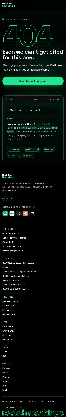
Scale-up (6, 335)
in (5, 198)
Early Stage (7, 326)
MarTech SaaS (9, 314)
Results (5, 372)
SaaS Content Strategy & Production (19, 271)
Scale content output (11, 246)
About (5, 381)
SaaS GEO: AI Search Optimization (18, 263)
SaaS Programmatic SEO (14, 284)
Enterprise (7, 339)
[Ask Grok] (32, 213)
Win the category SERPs (13, 250)
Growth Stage (9, 331)
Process (6, 368)
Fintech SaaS (8, 305)
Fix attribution (8, 242)
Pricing (5, 377)
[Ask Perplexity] (18, 213)
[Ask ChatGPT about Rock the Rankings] (5, 213)
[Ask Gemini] (12, 213)
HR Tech (6, 310)
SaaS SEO (7, 267)
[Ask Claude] (25, 213)
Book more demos (10, 233)
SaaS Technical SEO (11, 280)
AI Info (5, 385)
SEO (4, 356)
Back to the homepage (33, 81)
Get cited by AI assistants (14, 238)
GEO (4, 351)
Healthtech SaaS (10, 301)
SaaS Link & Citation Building (15, 276)
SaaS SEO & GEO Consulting (15, 289)
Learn (4, 390)
